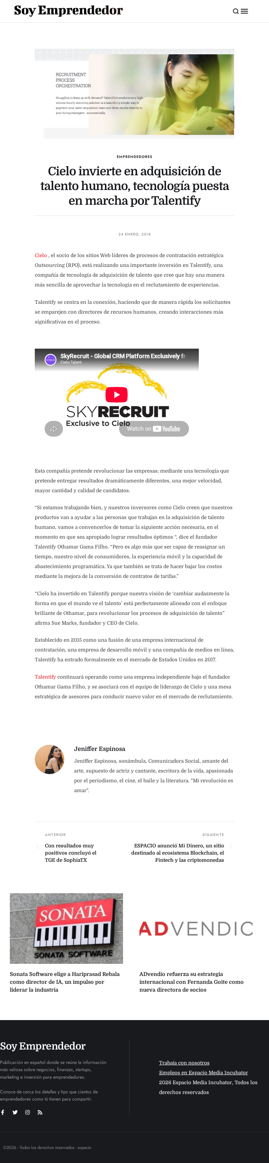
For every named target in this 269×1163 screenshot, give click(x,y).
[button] (236, 11)
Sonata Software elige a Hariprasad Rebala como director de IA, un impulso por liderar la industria (65, 982)
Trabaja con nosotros (184, 1063)
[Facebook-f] (2, 1112)
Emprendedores (135, 156)
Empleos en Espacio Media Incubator (203, 1073)
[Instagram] (27, 1112)
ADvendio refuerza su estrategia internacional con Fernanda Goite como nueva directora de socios (191, 982)
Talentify (45, 677)
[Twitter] (15, 1112)
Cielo (41, 255)
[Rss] (40, 1112)
